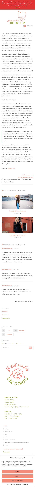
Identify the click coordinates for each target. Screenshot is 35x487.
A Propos (7, 428)
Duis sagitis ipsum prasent (17, 235)
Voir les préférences (17, 480)
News (13, 168)
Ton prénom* (6, 452)
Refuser (17, 476)
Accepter (17, 471)
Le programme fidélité (10, 439)
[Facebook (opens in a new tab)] (16, 7)
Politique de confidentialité (22, 484)
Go (30, 347)
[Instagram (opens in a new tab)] (19, 7)
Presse (6, 445)
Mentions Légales (9, 431)
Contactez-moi (5, 314)
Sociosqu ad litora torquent (17, 211)
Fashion (10, 168)
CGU (6, 434)
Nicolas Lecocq (7, 248)
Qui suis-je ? (4, 311)
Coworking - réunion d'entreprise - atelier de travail (17, 442)
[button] (32, 458)
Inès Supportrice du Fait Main (12, 179)
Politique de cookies (11, 484)
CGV (6, 437)
